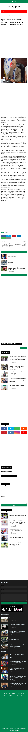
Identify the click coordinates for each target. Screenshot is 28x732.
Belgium (13, 693)
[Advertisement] (14, 43)
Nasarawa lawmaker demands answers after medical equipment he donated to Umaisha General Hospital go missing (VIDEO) (18, 359)
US (4, 693)
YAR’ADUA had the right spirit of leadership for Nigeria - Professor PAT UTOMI (18, 656)
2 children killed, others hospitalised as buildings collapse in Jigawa (18, 645)
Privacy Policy (13, 728)
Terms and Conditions (21, 728)
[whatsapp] (17, 428)
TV (24, 695)
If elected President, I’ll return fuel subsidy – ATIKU (17, 668)
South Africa (10, 695)
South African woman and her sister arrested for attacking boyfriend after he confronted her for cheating (17, 366)
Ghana (18, 695)
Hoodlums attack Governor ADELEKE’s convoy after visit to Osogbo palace (16, 530)
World (5, 15)
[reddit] (24, 428)
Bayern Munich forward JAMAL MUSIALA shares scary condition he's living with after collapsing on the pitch (16, 268)
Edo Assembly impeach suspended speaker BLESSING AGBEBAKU (17, 386)
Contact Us (17, 730)
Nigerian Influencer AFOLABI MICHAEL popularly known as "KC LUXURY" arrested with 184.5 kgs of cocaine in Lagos (17, 523)
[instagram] (15, 1)
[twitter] (13, 1)
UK (6, 693)
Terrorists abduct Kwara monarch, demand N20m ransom (17, 638)
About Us (7, 728)
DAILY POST (17, 691)
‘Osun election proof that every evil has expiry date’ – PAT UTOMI (18, 684)
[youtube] (24, 432)
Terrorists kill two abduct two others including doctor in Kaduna (17, 625)
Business (14, 698)
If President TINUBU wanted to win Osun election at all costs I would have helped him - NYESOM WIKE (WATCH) (18, 677)
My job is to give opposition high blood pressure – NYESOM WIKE (18, 662)
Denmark (22, 693)
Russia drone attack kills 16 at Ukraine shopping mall (15, 261)
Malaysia (5, 695)
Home (2, 15)
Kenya (15, 695)
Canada (9, 693)
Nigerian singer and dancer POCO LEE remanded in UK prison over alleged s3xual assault (18, 380)
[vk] (11, 432)
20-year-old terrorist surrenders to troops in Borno (17, 372)
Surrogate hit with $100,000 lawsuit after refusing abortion (17, 543)
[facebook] (10, 1)
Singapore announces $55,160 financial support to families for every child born (18, 514)
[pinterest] (18, 1)
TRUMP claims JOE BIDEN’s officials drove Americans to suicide (16, 255)
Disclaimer (12, 730)
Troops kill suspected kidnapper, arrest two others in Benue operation (18, 618)
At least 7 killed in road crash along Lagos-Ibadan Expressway (17, 631)
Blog (22, 695)
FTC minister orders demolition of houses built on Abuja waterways (17, 536)
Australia (18, 693)
